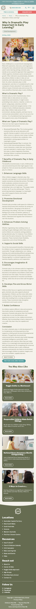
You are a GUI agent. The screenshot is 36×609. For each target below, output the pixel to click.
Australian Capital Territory (13, 521)
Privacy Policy (18, 599)
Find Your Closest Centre (12, 534)
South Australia (9, 526)
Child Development (10, 31)
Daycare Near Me (24, 603)
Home (4, 16)
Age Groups (8, 572)
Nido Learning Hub (10, 551)
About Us (7, 564)
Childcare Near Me (10, 603)
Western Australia (10, 532)
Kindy (16, 3)
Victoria (6, 529)
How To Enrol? (8, 543)
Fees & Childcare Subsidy (12, 545)
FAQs (5, 556)
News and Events (9, 553)
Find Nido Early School (11, 575)
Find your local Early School (14, 361)
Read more (8, 398)
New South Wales (9, 524)
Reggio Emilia (17, 1)
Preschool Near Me (17, 605)
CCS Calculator (9, 548)
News (10, 16)
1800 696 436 (16, 8)
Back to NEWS (8, 357)
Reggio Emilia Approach (11, 569)
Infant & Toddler (29, 1)
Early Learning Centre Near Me (18, 607)
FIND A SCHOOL (9, 12)
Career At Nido (9, 567)
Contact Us (7, 578)
